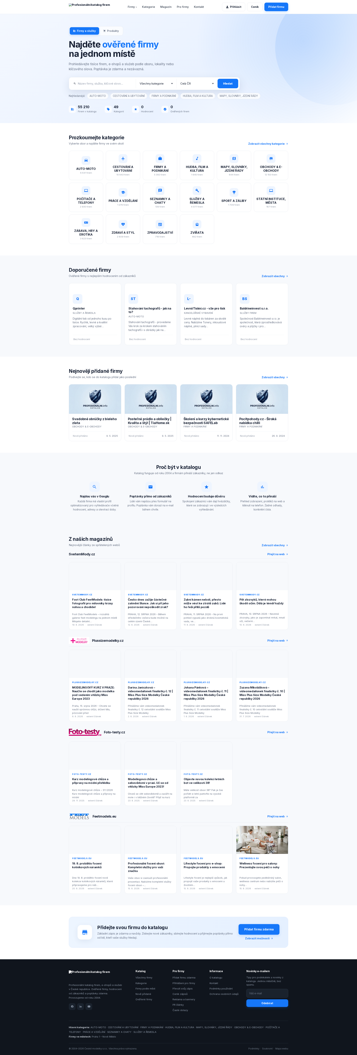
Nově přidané (143, 993)
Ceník (255, 6)
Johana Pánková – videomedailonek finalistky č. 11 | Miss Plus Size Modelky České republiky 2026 (206, 693)
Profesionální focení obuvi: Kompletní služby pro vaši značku (146, 867)
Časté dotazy (180, 1010)
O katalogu (216, 977)
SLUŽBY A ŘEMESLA (145, 1032)
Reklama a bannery (184, 999)
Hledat (228, 83)
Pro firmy (183, 6)
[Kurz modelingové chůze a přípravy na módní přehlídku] (95, 756)
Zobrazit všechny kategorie (266, 143)
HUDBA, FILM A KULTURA (198, 95)
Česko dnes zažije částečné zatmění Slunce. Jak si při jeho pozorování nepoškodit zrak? (148, 603)
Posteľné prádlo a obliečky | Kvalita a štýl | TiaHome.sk (150, 421)
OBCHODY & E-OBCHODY (249, 1027)
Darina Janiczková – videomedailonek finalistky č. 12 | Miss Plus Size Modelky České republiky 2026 (150, 693)
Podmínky (253, 1048)
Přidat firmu (276, 6)
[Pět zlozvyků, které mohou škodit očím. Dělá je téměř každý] (262, 576)
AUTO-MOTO (98, 95)
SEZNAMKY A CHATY (119, 1032)
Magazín (166, 6)
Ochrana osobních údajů (224, 993)
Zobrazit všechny (273, 276)
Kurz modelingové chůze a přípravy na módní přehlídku (91, 781)
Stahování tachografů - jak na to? (149, 310)
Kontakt (199, 6)
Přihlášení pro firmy (184, 983)
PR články (178, 1004)
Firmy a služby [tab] (86, 30)
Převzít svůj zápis (183, 988)
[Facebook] (72, 1006)
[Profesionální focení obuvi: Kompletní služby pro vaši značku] (150, 840)
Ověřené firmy (144, 999)
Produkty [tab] (113, 30)
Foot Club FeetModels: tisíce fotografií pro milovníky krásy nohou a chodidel (92, 603)
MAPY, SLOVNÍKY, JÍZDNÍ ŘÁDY (239, 95)
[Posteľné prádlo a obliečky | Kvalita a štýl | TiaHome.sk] (151, 399)
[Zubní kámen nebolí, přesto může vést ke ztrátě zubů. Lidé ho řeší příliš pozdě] (206, 576)
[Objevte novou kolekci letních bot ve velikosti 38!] (206, 756)
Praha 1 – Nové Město (104, 1036)
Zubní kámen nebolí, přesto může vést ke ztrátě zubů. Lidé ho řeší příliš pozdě (205, 603)
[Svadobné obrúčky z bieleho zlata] (95, 399)
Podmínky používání (221, 988)
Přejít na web (276, 554)
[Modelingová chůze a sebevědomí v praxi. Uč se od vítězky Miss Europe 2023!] (150, 756)
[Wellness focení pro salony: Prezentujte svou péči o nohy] (262, 840)
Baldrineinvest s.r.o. (254, 308)
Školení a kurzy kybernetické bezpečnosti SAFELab (206, 421)
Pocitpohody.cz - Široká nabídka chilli (257, 421)
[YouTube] (89, 1006)
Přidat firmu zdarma (259, 929)
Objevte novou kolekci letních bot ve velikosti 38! (204, 781)
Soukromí (267, 1048)
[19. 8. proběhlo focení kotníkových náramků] (95, 840)
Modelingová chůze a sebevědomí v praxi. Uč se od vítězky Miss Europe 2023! (148, 783)
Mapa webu (281, 1048)
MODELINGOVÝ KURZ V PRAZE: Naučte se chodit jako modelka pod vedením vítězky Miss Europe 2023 (93, 693)
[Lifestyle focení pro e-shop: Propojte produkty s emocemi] (206, 840)
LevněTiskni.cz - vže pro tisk (204, 308)
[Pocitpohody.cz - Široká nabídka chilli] (262, 399)
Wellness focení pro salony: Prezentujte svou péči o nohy (259, 865)
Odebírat (267, 1003)
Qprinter (79, 308)
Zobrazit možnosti (257, 938)
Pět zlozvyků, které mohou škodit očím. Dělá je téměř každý (261, 601)
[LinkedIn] (80, 1006)
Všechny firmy (144, 977)
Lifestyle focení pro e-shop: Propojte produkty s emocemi (204, 865)
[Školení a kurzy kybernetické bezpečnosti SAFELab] (206, 399)
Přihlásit (235, 6)
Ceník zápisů (180, 993)
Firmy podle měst (145, 988)
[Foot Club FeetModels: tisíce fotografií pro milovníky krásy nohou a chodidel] (95, 576)
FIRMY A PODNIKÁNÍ (164, 95)
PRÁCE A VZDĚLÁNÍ (94, 1032)
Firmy (131, 6)
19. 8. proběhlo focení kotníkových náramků (86, 865)
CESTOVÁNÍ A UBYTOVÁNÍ (129, 95)
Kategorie (148, 6)
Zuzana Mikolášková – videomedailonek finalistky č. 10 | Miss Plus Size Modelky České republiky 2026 (262, 693)
